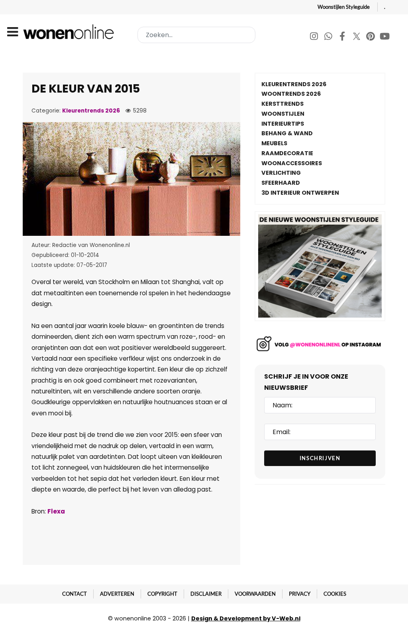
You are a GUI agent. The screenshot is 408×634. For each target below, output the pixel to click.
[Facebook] (343, 37)
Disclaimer (206, 594)
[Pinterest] (371, 37)
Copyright (162, 594)
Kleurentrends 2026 (91, 111)
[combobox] (196, 35)
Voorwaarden (255, 594)
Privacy (299, 594)
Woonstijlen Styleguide (344, 7)
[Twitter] (357, 37)
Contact (74, 594)
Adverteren (117, 594)
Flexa (56, 511)
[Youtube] (385, 37)
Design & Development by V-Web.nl (245, 618)
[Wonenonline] (70, 31)
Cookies (335, 594)
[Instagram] (315, 37)
